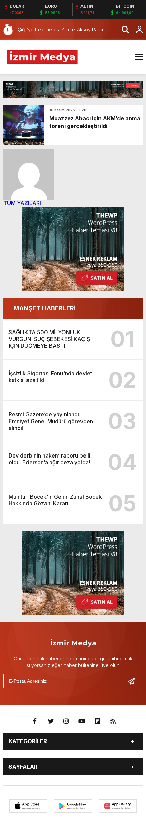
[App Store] (28, 806)
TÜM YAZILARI (22, 203)
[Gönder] (134, 681)
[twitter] (50, 721)
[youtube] (82, 721)
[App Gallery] (118, 806)
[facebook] (35, 721)
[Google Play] (73, 806)
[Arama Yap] (122, 29)
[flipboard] (97, 721)
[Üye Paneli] (136, 29)
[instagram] (66, 721)
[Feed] (113, 721)
